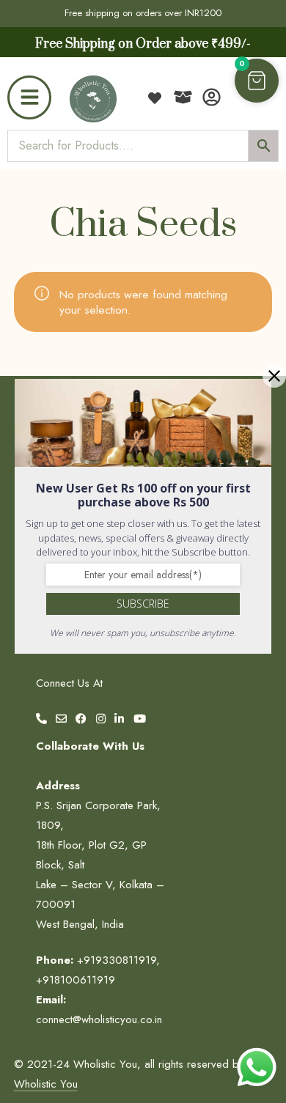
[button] (257, 81)
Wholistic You (46, 1084)
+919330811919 (116, 960)
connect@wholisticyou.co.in (99, 1019)
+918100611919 (75, 980)
